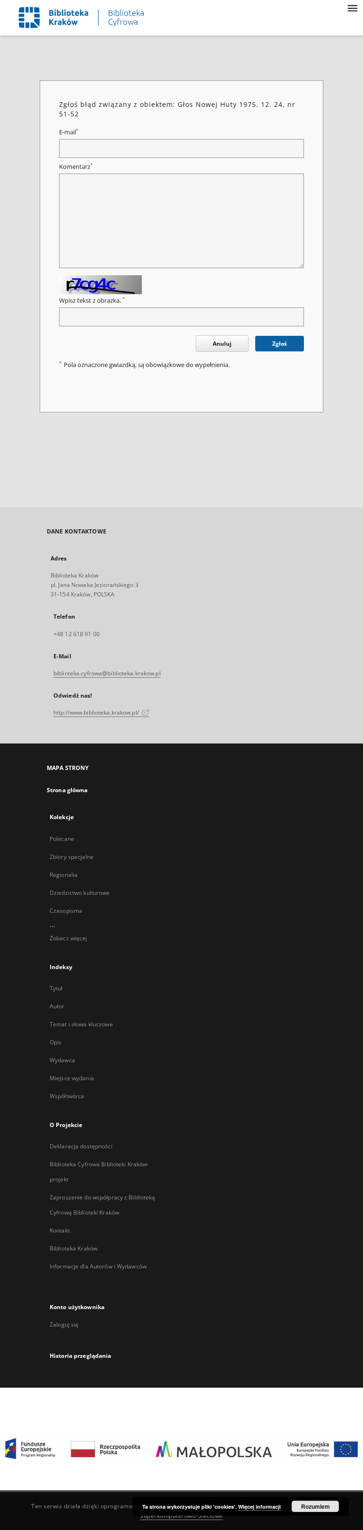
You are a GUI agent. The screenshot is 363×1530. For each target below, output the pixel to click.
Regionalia (64, 875)
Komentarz (76, 167)
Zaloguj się (64, 1324)
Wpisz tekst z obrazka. (92, 301)
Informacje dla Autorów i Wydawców (98, 1266)
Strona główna (67, 790)
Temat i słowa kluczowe (81, 1024)
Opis (55, 1042)
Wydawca (62, 1060)
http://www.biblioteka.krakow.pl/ (96, 712)
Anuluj (222, 344)
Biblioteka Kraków (73, 1248)
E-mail (68, 132)
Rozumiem (315, 1506)
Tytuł (56, 988)
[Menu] (352, 7)
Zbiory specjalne (72, 857)
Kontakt (60, 1230)
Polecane (62, 839)
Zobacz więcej (68, 938)
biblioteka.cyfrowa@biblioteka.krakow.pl (107, 673)
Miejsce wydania (72, 1078)
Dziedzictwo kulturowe (80, 893)
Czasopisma (66, 911)
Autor (57, 1006)
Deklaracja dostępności (81, 1146)
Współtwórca (67, 1096)
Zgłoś (279, 344)
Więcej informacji (259, 1506)
